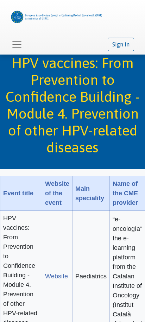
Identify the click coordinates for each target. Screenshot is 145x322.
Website (56, 276)
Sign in (121, 44)
